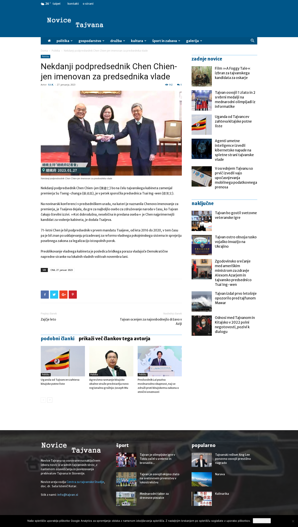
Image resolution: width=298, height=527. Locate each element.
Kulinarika (222, 494)
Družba (116, 41)
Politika (63, 41)
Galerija (192, 41)
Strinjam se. (261, 520)
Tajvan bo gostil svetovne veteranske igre (236, 215)
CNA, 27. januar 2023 (61, 269)
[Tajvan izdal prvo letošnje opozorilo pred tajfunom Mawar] (202, 301)
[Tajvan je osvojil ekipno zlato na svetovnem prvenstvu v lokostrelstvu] (126, 479)
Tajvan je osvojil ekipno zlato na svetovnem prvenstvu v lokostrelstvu (159, 478)
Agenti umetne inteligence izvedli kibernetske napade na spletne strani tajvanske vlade (234, 150)
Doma (44, 50)
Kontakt (73, 3)
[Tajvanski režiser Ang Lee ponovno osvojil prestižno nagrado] (202, 460)
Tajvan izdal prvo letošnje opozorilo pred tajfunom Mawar (236, 298)
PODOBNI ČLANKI (58, 338)
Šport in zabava (164, 41)
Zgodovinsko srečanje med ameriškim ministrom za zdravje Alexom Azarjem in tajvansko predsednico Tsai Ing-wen (233, 273)
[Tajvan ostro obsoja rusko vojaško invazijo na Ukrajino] (202, 245)
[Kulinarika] (202, 499)
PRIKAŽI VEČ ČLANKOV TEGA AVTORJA (114, 338)
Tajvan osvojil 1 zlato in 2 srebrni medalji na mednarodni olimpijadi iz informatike (235, 99)
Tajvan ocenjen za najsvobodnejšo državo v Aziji (151, 321)
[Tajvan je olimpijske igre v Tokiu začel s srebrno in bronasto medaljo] (126, 460)
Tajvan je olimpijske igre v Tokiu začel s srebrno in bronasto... (157, 459)
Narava (220, 474)
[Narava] (202, 479)
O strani (88, 3)
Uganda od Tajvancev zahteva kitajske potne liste (233, 121)
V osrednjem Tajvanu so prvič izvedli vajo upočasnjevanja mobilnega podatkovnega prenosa (236, 177)
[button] (252, 41)
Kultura (137, 41)
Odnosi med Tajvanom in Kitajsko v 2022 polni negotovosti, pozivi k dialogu (235, 324)
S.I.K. (51, 84)
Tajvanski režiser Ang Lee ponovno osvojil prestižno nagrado (233, 459)
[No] (293, 521)
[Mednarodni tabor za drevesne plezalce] (126, 499)
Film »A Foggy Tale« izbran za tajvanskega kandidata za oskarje (233, 73)
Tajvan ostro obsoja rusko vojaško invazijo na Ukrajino (236, 242)
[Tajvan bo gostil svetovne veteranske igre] (202, 221)
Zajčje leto (48, 319)
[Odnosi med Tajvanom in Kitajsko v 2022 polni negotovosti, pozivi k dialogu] (202, 325)
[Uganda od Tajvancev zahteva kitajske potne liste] (63, 361)
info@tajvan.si (67, 495)
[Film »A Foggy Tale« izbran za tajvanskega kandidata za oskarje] (202, 76)
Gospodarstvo (89, 41)
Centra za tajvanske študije (85, 482)
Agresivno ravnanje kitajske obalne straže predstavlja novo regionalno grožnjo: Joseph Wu (109, 384)
